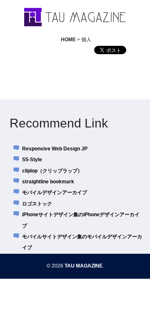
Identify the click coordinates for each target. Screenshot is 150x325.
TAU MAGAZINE (83, 266)
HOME (68, 39)
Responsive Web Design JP (55, 149)
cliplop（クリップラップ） (52, 171)
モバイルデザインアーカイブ (54, 192)
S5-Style (32, 159)
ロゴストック (37, 204)
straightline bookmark (48, 182)
